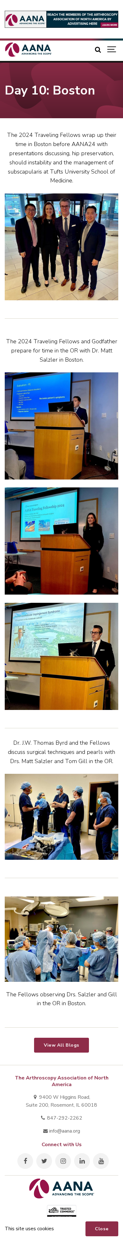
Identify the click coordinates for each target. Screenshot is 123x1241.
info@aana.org (64, 1131)
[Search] (98, 50)
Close (101, 1229)
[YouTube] (101, 1161)
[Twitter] (44, 1161)
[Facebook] (25, 1161)
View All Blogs (61, 1045)
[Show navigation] (112, 50)
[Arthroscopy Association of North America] (28, 50)
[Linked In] (82, 1161)
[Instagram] (63, 1161)
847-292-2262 (64, 1118)
